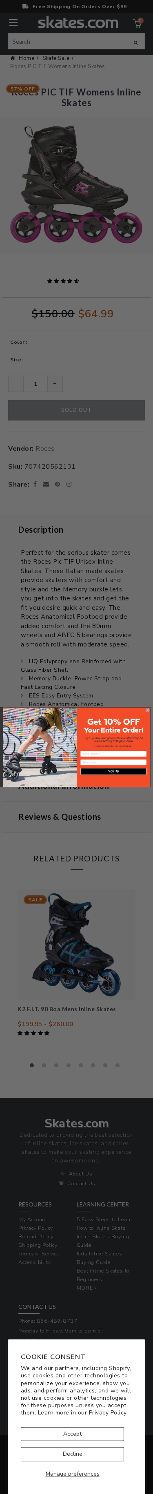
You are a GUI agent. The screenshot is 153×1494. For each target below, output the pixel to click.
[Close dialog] (147, 709)
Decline (72, 1454)
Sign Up (113, 771)
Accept (72, 1434)
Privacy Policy (108, 1413)
